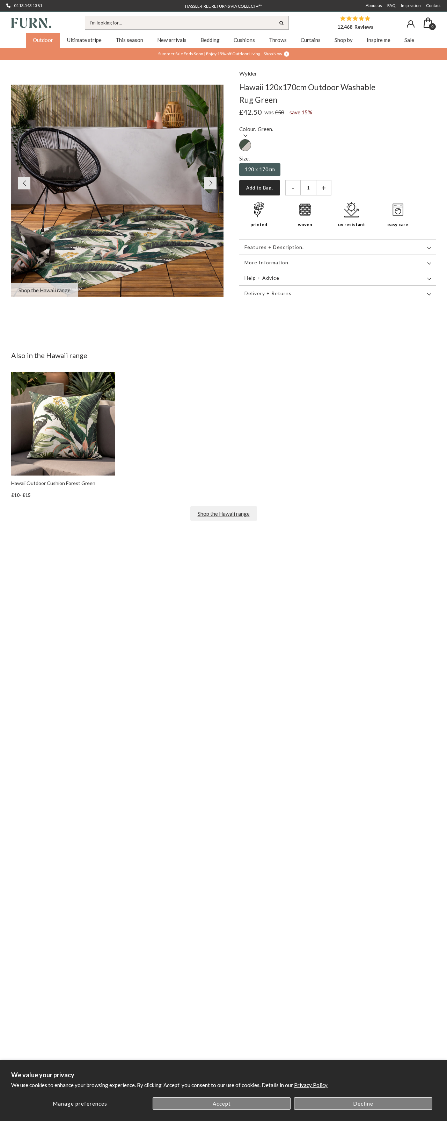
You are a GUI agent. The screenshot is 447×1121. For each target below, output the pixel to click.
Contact (433, 5)
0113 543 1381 (28, 5)
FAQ (391, 5)
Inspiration (411, 5)
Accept (222, 1103)
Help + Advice (261, 278)
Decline (363, 1103)
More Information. (267, 262)
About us (374, 5)
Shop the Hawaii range (224, 513)
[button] (21, 183)
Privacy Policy (311, 1085)
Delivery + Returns (268, 293)
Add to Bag (259, 188)
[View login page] (411, 24)
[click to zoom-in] (117, 191)
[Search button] (282, 23)
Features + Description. (274, 247)
